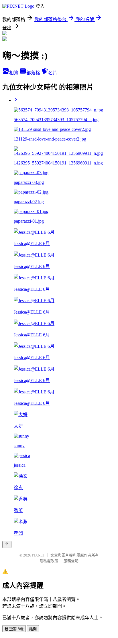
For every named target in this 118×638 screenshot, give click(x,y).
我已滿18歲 (14, 629)
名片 (52, 72)
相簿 (14, 72)
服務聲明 (71, 561)
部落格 (33, 72)
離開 (33, 629)
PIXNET (38, 555)
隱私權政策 (49, 561)
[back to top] (6, 544)
